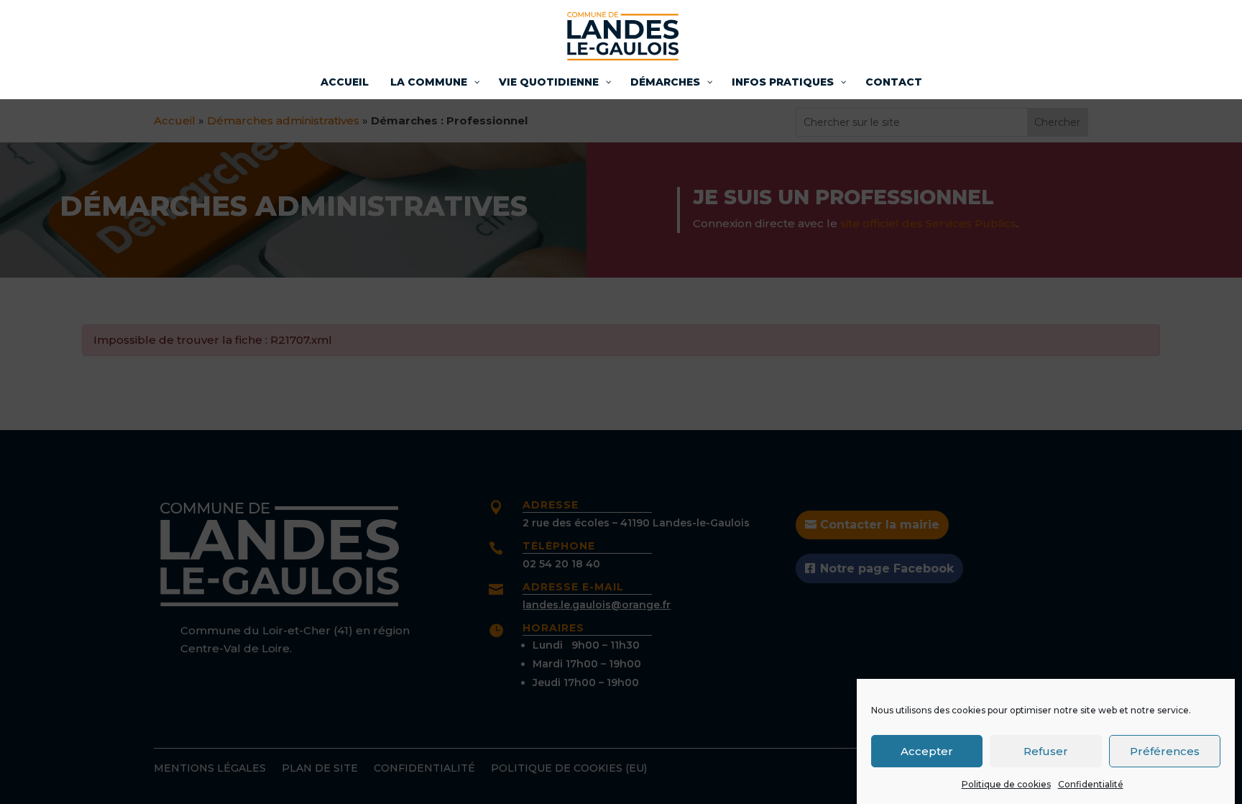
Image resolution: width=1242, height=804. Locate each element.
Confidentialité (1090, 784)
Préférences (1165, 750)
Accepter (927, 750)
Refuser (1046, 750)
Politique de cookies (1006, 784)
